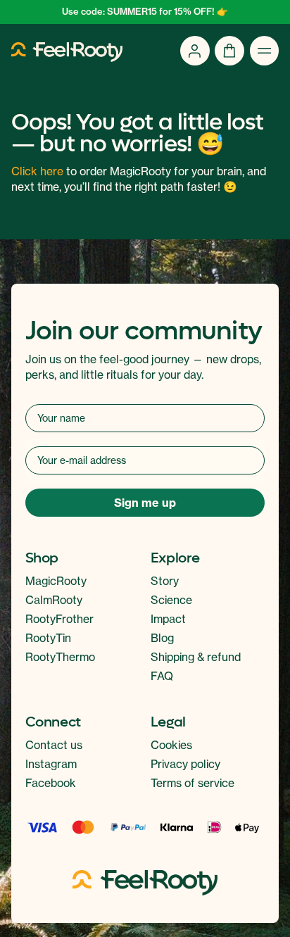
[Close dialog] (263, 356)
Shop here (145, 492)
